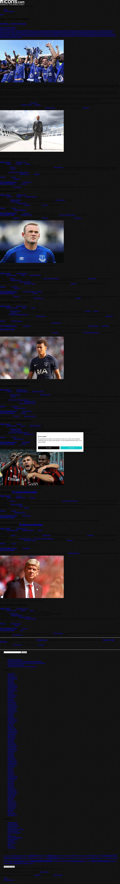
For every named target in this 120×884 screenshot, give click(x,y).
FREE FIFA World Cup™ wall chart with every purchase (25, 661)
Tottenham (70, 540)
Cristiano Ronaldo (91, 31)
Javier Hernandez (71, 32)
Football (16, 858)
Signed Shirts (65, 861)
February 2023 (12, 702)
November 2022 (12, 707)
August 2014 (11, 808)
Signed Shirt (56, 861)
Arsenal (39, 31)
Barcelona (16, 218)
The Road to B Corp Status (16, 665)
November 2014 (12, 805)
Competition (75, 855)
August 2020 (11, 734)
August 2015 (11, 796)
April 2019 (11, 741)
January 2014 (11, 813)
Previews (101, 34)
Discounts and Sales (13, 826)
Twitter (29, 104)
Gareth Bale (43, 32)
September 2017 (12, 764)
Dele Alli (107, 31)
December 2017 (12, 761)
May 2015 (11, 800)
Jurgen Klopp (89, 32)
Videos (10, 844)
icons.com (41, 645)
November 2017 (12, 763)
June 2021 (11, 724)
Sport (89, 861)
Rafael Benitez (108, 34)
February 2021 (12, 729)
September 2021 (12, 721)
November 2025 (12, 678)
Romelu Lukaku (9, 36)
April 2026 (11, 675)
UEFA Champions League (64, 36)
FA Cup (11, 32)
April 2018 (11, 756)
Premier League (94, 34)
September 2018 (12, 749)
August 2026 (11, 673)
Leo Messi (44, 858)
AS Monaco (54, 31)
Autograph (32, 855)
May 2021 (11, 726)
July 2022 (10, 714)
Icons (30, 858)
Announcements (12, 822)
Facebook (24, 104)
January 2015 (11, 803)
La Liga (39, 858)
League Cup (96, 32)
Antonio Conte (32, 31)
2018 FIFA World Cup (6, 31)
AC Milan (16, 31)
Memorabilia (91, 858)
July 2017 (10, 768)
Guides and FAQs (13, 831)
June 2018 (11, 753)
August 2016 (11, 780)
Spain (86, 861)
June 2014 (11, 810)
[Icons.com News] (12, 4)
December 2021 (12, 719)
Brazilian (37, 174)
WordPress (37, 875)
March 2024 (11, 694)
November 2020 (12, 731)
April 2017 (11, 773)
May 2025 (11, 682)
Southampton (26, 36)
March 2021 (11, 727)
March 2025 (11, 684)
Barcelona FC (59, 855)
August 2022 (11, 712)
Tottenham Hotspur (50, 36)
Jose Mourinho (80, 32)
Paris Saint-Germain (68, 34)
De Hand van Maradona (31, 524)
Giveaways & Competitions (16, 829)
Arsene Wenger (46, 31)
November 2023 (12, 695)
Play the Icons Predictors (15, 659)
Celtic (79, 31)
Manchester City (17, 34)
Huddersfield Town (60, 32)
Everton (6, 32)
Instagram (37, 104)
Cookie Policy (44, 872)
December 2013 (12, 815)
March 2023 (11, 700)
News (101, 858)
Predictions (86, 34)
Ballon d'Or (41, 855)
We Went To (11, 846)
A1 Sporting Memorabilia (24, 492)
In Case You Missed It (14, 832)
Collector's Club (12, 824)
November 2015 (12, 793)
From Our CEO (12, 827)
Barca (45, 855)
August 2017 (11, 766)
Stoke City (33, 36)
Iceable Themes (58, 875)
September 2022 (12, 711)
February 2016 (12, 790)
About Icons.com (9, 11)
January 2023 (11, 704)
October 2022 (12, 709)
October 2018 (12, 748)
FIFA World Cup (27, 32)
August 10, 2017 (5, 27)
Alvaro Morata (23, 31)
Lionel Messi (17, 187)
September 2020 (12, 732)
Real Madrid (77, 218)
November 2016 (12, 776)
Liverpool (6, 34)
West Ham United (16, 37)
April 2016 (11, 786)
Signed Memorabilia (41, 860)
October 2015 (12, 795)
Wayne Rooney (100, 36)
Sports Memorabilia (100, 860)
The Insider (11, 841)
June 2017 (11, 770)
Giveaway (24, 858)
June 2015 (11, 798)
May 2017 (11, 771)
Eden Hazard (92, 278)
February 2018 (12, 759)
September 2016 (12, 778)
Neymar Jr (59, 34)
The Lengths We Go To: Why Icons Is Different (22, 666)
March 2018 (11, 758)
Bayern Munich (27, 411)
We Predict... (108, 36)
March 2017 (11, 775)
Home (5, 9)
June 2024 (11, 692)
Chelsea (83, 31)
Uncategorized (12, 843)
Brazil (63, 855)
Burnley (75, 31)
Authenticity (25, 855)
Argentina (14, 855)
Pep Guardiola (78, 34)
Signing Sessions (13, 839)
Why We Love (12, 848)
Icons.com (13, 27)
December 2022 (12, 705)
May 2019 (11, 739)
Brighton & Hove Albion (65, 31)
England (78, 298)
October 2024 (12, 689)
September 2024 (12, 690)
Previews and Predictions (7, 29)
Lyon (10, 34)
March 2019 (11, 743)
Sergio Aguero (18, 36)
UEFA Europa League (78, 36)
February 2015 (12, 802)
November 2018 (12, 746)
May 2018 (11, 754)
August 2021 (11, 722)
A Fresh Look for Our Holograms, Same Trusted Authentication (26, 663)
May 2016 (11, 785)
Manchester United (27, 34)
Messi (98, 858)
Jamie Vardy (109, 316)
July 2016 (10, 781)
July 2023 (10, 699)
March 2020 (11, 736)
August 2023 (11, 697)
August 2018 (11, 751)
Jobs (9, 834)
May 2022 (11, 716)
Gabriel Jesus (36, 32)
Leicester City (104, 32)
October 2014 (12, 807)
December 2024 (12, 685)
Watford (93, 36)
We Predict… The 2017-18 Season (13, 24)
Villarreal (88, 36)
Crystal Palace (100, 31)
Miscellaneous (12, 836)
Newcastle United (50, 34)
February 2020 (12, 737)
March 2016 (11, 788)
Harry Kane (50, 32)
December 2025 (12, 677)
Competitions (82, 855)
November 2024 (12, 687)
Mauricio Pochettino (39, 34)
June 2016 (11, 783)
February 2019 (12, 744)
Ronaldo (26, 861)
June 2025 (11, 680)
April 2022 (11, 717)
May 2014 (11, 812)
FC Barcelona (18, 32)
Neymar (105, 858)
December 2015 (12, 791)
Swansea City (41, 36)
